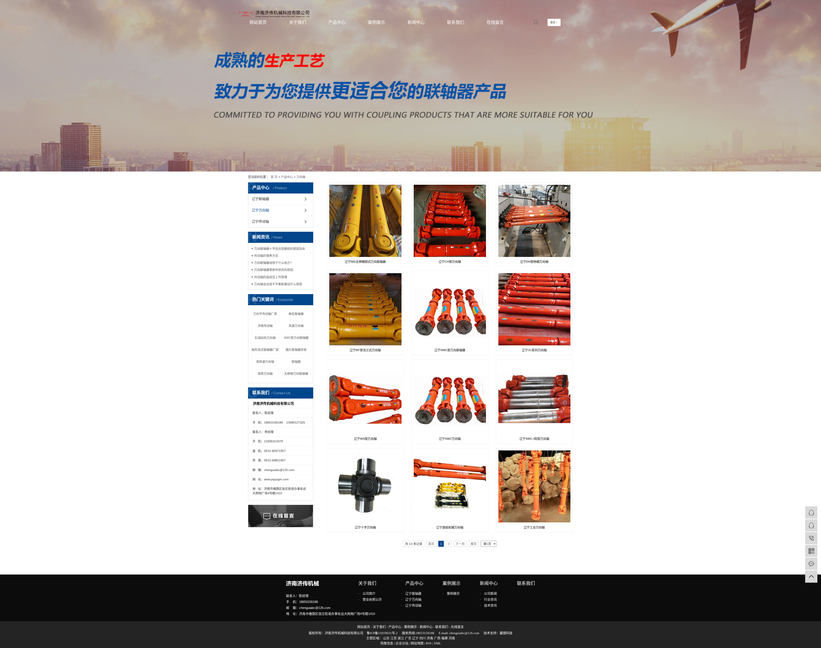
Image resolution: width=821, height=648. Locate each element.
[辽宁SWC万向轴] (450, 398)
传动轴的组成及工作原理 (270, 277)
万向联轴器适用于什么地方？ (273, 262)
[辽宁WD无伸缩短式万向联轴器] (365, 221)
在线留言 (495, 22)
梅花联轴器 (296, 313)
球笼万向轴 (265, 373)
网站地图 (417, 643)
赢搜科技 (506, 633)
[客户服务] (811, 512)
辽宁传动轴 (260, 221)
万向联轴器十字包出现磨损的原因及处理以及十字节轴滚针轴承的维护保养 (282, 248)
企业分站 (402, 643)
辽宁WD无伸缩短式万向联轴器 (365, 261)
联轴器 (296, 361)
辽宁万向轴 (260, 210)
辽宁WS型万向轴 (365, 438)
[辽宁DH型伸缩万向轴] (534, 221)
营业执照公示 (370, 599)
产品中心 (337, 22)
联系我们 (455, 22)
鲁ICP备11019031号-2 (382, 633)
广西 (437, 638)
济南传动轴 (265, 325)
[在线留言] (811, 564)
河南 (452, 638)
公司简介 (366, 593)
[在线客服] (811, 525)
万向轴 (300, 177)
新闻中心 (416, 22)
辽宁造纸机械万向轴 (449, 527)
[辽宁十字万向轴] (365, 486)
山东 (386, 638)
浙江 (401, 638)
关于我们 (297, 22)
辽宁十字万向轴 (365, 527)
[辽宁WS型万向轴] (365, 398)
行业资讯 (488, 599)
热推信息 (386, 643)
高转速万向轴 (265, 361)
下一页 (460, 543)
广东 (408, 638)
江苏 (393, 638)
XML (437, 643)
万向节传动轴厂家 (265, 313)
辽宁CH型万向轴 (450, 261)
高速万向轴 (296, 325)
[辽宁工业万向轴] (534, 486)
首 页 (274, 177)
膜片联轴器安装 (296, 349)
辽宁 (415, 638)
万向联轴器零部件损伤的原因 (273, 269)
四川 (422, 638)
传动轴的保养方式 (266, 255)
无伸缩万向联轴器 (296, 373)
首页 (431, 543)
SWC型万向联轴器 (296, 337)
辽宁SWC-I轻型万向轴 (534, 438)
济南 (430, 638)
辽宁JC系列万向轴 (534, 350)
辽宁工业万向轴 (534, 527)
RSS (428, 643)
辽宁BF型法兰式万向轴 (365, 350)
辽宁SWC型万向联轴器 (449, 350)
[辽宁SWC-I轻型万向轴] (534, 398)
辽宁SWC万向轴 (450, 438)
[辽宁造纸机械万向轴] (450, 486)
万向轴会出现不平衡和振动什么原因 (278, 284)
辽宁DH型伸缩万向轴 (534, 261)
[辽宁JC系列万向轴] (534, 309)
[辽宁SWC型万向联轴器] (450, 309)
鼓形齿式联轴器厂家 (265, 349)
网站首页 (258, 22)
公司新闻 (488, 593)
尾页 (474, 543)
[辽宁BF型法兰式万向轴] (365, 309)
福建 (444, 638)
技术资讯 (488, 605)
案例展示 (376, 22)
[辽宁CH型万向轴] (450, 221)
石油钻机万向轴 (265, 337)
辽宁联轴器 (260, 199)
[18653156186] (811, 538)
